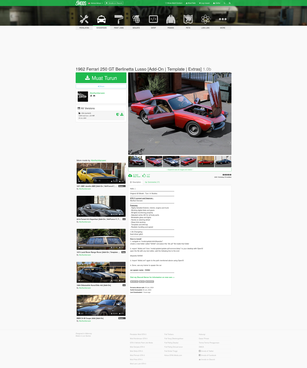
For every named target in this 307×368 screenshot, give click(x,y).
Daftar (217, 3)
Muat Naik (191, 3)
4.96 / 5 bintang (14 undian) (222, 177)
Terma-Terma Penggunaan (209, 342)
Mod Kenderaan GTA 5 (138, 338)
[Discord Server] (94, 95)
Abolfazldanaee (97, 92)
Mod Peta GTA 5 (136, 359)
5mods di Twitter (207, 351)
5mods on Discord (208, 359)
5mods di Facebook (208, 355)
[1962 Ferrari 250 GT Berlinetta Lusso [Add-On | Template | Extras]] (180, 113)
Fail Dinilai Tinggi (170, 351)
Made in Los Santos (83, 336)
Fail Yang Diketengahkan (173, 338)
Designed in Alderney (84, 333)
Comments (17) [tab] (153, 182)
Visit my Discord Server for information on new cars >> (152, 277)
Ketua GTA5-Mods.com (173, 355)
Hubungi (202, 334)
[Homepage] (91, 95)
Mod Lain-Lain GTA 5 (138, 363)
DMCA (201, 347)
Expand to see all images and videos (180, 170)
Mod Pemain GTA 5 (137, 355)
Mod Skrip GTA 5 (136, 351)
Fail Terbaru (169, 334)
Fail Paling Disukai (171, 342)
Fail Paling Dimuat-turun (173, 347)
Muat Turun (103, 77)
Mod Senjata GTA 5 (137, 347)
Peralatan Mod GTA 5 (138, 334)
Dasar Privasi (204, 338)
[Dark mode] (224, 3)
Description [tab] (136, 182)
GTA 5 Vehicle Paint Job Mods (141, 342)
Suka (148, 176)
